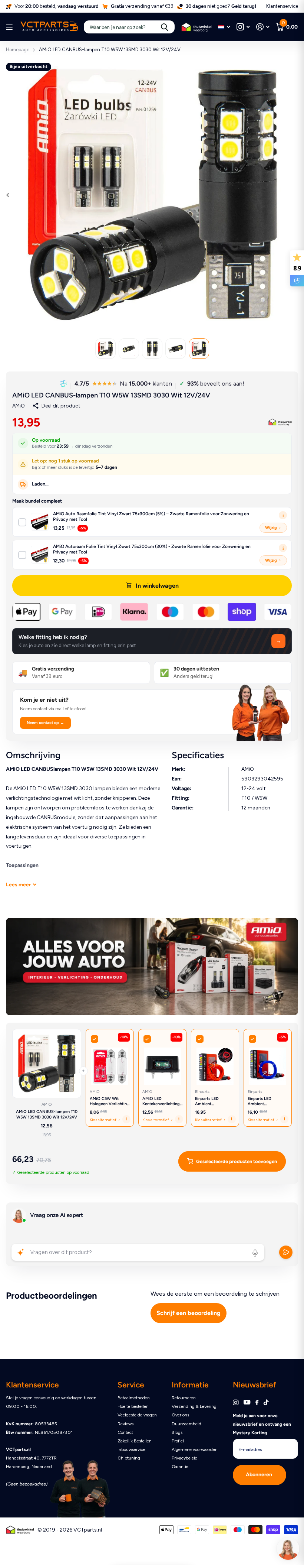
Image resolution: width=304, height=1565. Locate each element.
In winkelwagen (157, 585)
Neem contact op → (45, 722)
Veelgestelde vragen (137, 1415)
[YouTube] (247, 1402)
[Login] (263, 27)
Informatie (190, 1384)
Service (131, 1384)
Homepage (17, 49)
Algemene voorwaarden (195, 1449)
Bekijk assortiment (10, 27)
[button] (152, 641)
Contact (125, 1432)
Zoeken (164, 26)
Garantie (180, 1466)
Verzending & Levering (194, 1406)
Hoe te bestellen (133, 1406)
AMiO (18, 406)
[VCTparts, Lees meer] (243, 27)
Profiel (178, 1441)
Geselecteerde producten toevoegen (236, 1161)
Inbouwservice (131, 1449)
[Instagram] (235, 1402)
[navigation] (105, 348)
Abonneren (259, 1474)
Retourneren (184, 1397)
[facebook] (256, 1402)
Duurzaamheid (186, 1423)
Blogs (177, 1432)
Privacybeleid (185, 1458)
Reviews (125, 1423)
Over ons (180, 1415)
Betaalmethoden (134, 1397)
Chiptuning (129, 1458)
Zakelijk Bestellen (135, 1441)
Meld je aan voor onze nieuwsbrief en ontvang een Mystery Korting (262, 1424)
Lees (18, 884)
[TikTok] (266, 1402)
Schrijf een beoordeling (188, 1312)
